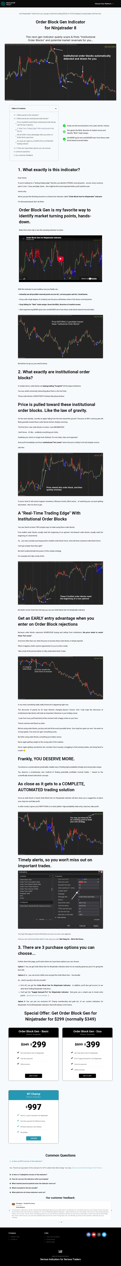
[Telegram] (104, 1234)
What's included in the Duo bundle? (25, 1188)
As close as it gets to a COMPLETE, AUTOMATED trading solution (35, 142)
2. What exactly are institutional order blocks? (32, 119)
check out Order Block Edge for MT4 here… (87, 1168)
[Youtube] (93, 1234)
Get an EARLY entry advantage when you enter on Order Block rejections (35, 136)
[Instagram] (99, 1234)
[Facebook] (88, 1234)
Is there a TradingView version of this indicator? (29, 1175)
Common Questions (23, 152)
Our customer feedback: (24, 155)
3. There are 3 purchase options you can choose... (33, 148)
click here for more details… (38, 995)
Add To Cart (33, 1076)
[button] (56, 108)
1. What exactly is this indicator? (27, 115)
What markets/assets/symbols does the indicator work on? (34, 1183)
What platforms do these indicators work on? (28, 1192)
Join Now (33, 1138)
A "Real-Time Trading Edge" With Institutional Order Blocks (35, 129)
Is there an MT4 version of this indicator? (27, 1161)
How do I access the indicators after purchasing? (30, 1179)
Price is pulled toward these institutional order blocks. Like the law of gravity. (36, 123)
